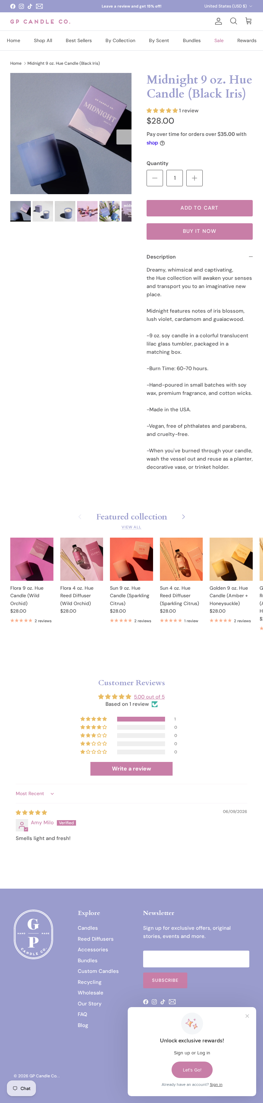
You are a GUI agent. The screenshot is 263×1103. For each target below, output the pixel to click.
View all (131, 527)
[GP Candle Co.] (40, 21)
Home (13, 40)
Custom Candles (98, 971)
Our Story (90, 1003)
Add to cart (199, 207)
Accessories (93, 949)
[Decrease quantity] (155, 178)
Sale (219, 40)
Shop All (43, 40)
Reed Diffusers (96, 939)
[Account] (217, 21)
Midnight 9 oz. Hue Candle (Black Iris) (63, 63)
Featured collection (131, 516)
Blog (83, 1025)
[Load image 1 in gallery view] (71, 133)
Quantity (157, 163)
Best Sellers (79, 40)
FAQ (82, 1014)
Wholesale (90, 992)
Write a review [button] (131, 768)
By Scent (159, 40)
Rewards (246, 40)
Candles (88, 928)
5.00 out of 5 (149, 696)
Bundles (192, 40)
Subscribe (165, 980)
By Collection (120, 40)
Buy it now (200, 231)
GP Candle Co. (44, 1076)
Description (161, 256)
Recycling (90, 982)
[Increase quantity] (194, 178)
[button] (163, 110)
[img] (31, 812)
